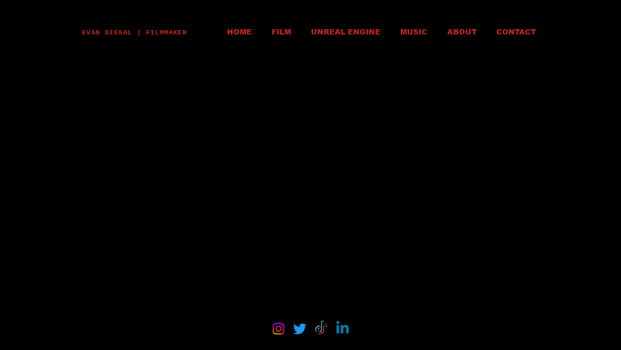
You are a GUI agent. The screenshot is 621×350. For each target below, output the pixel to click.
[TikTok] (321, 328)
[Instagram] (278, 328)
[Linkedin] (342, 328)
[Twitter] (300, 328)
